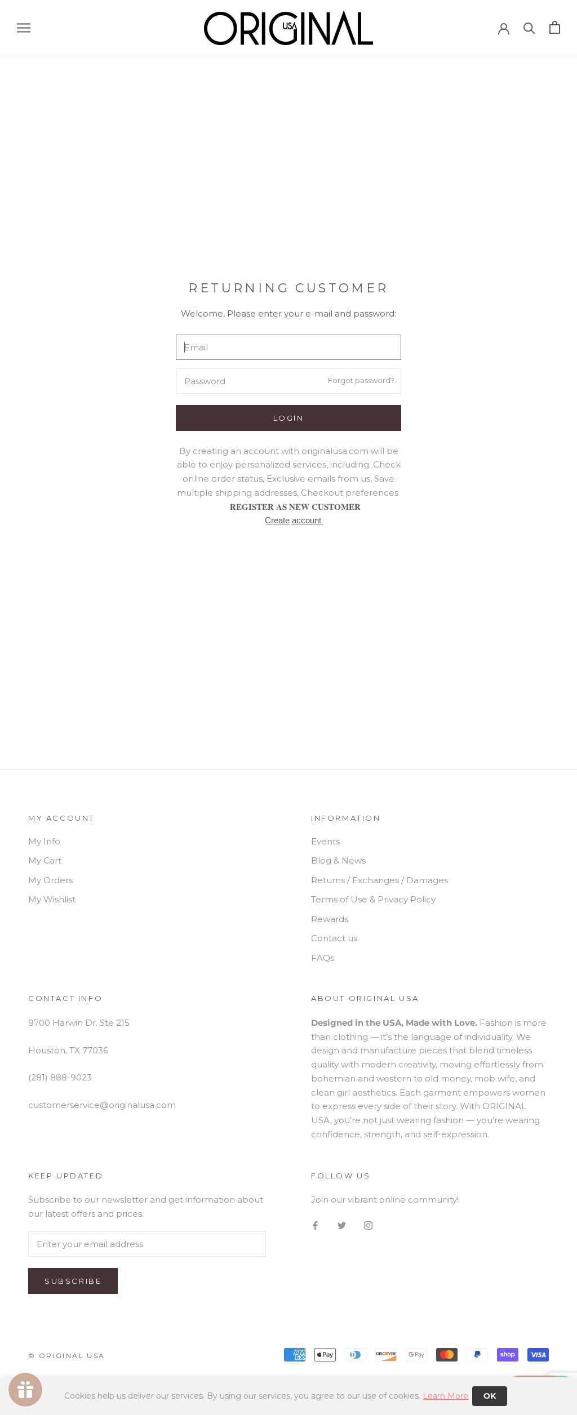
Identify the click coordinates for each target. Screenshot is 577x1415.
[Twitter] (342, 1225)
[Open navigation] (23, 28)
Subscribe (73, 1280)
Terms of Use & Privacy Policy (373, 899)
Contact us (334, 938)
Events (325, 841)
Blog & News (338, 860)
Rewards (329, 919)
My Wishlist (52, 899)
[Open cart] (554, 27)
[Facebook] (315, 1225)
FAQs (322, 958)
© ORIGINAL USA (66, 1355)
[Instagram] (368, 1225)
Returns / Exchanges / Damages (379, 880)
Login (288, 417)
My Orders (50, 880)
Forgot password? (361, 380)
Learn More (445, 1396)
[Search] (529, 27)
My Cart (44, 860)
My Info (44, 841)
